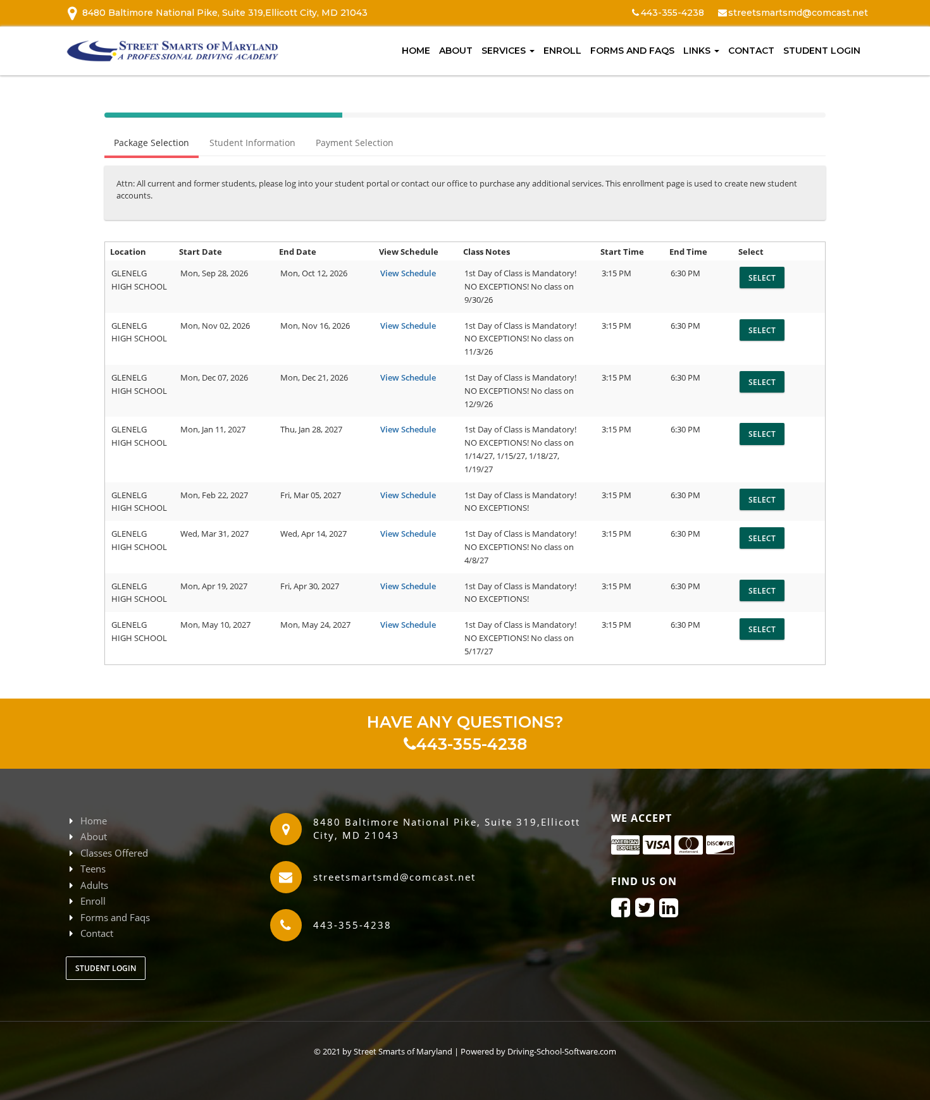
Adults (94, 885)
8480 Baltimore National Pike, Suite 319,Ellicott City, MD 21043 (225, 12)
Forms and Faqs (632, 50)
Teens (93, 868)
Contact (751, 50)
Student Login (821, 50)
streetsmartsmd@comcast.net (798, 12)
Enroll (562, 50)
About (456, 50)
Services (504, 50)
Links (698, 50)
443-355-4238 (471, 744)
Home (416, 50)
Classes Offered (114, 852)
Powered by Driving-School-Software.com (538, 1051)
